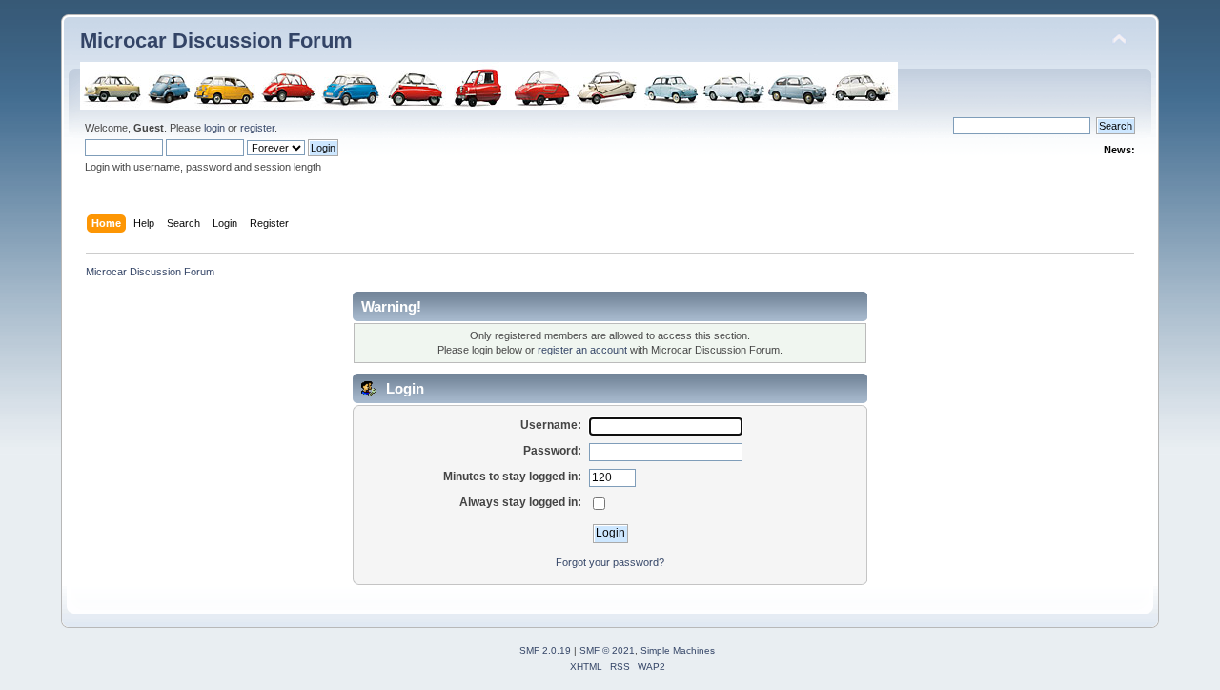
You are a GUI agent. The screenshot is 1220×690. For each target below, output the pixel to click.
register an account (582, 349)
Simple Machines (677, 650)
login (214, 127)
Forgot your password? (610, 562)
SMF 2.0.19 (545, 650)
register (257, 127)
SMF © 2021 (607, 650)
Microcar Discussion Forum (216, 40)
